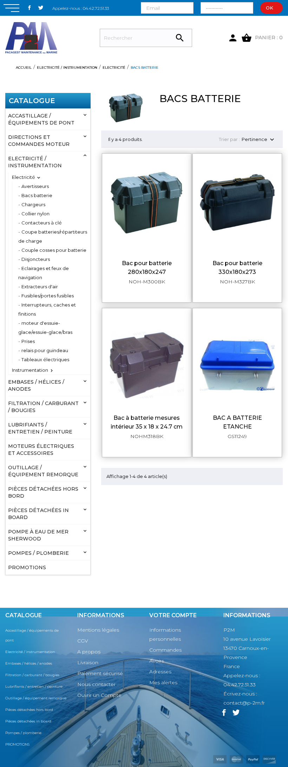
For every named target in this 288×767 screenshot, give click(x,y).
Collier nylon (35, 213)
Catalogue (32, 100)
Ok (269, 8)
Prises (28, 341)
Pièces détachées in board (38, 513)
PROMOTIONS (27, 567)
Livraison (87, 662)
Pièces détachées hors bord (43, 492)
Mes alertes (163, 682)
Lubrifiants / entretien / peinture (40, 428)
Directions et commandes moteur (39, 140)
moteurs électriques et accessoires (41, 449)
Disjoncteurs (35, 259)
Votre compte (173, 615)
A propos (88, 651)
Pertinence (259, 139)
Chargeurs (33, 204)
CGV (82, 641)
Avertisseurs (35, 186)
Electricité (23, 177)
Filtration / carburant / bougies (43, 406)
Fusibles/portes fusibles (47, 295)
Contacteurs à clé (41, 223)
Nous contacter (96, 684)
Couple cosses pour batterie (53, 250)
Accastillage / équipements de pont (41, 119)
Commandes (165, 650)
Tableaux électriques (45, 359)
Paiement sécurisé (100, 673)
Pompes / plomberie (38, 553)
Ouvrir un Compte (99, 695)
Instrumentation (30, 370)
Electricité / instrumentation (35, 162)
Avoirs (156, 661)
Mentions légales (98, 630)
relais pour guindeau (44, 350)
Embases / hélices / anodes (36, 385)
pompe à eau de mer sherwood (38, 535)
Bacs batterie (36, 195)
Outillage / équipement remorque (43, 471)
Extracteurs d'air (39, 286)
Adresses (160, 671)
